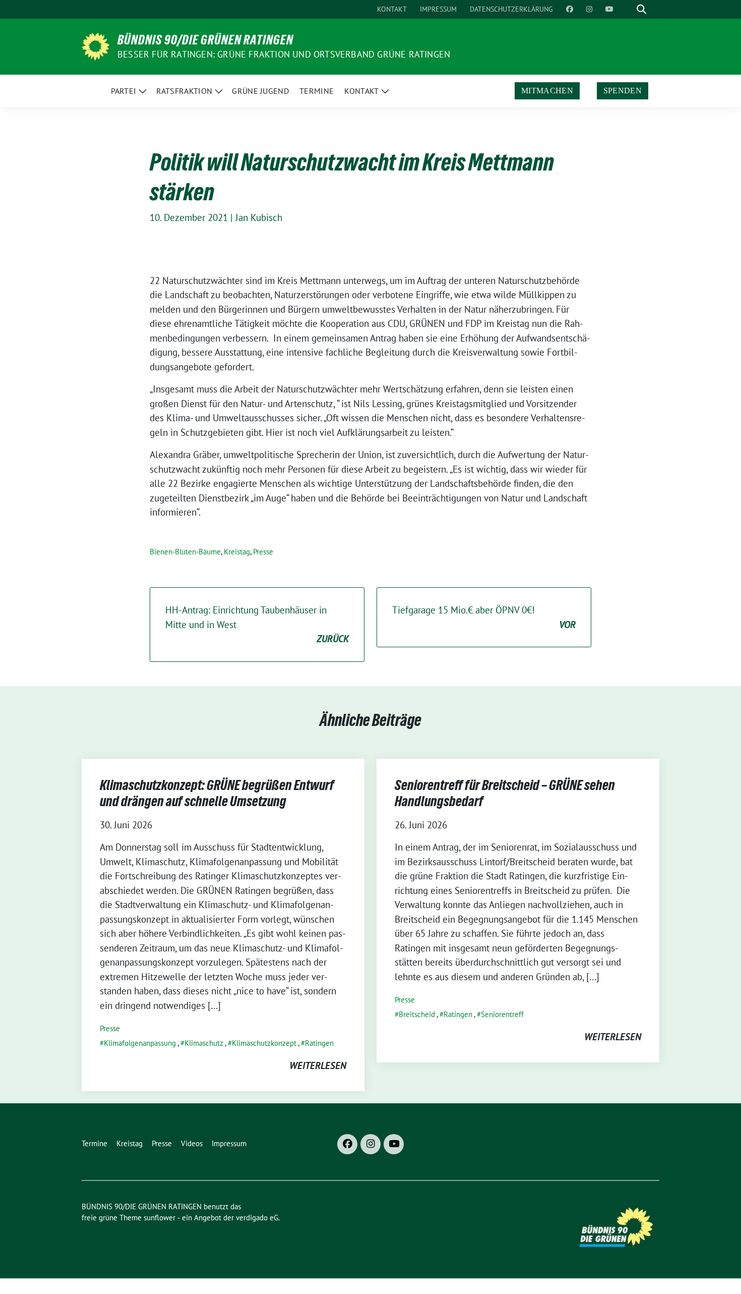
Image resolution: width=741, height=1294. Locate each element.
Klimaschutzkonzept (264, 1043)
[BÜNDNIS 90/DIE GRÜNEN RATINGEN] (95, 45)
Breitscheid (417, 1014)
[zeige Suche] (641, 9)
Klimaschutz (203, 1043)
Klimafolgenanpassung (140, 1043)
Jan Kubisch (258, 217)
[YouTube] (394, 1144)
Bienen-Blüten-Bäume (185, 551)
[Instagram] (370, 1144)
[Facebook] (347, 1144)
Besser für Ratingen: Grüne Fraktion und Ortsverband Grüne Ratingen (283, 54)
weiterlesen (317, 1065)
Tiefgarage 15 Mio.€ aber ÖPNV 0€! (484, 617)
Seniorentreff (502, 1014)
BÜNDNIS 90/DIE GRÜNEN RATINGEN (205, 39)
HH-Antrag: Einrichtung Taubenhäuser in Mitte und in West (257, 624)
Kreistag (237, 551)
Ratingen (319, 1043)
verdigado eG (257, 1217)
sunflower (159, 1217)
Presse (263, 551)
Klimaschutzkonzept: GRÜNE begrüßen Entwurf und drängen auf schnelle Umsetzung (217, 793)
